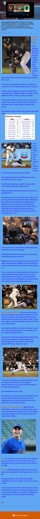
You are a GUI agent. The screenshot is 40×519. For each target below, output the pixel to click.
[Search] (37, 4)
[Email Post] (2, 503)
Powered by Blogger (21, 515)
